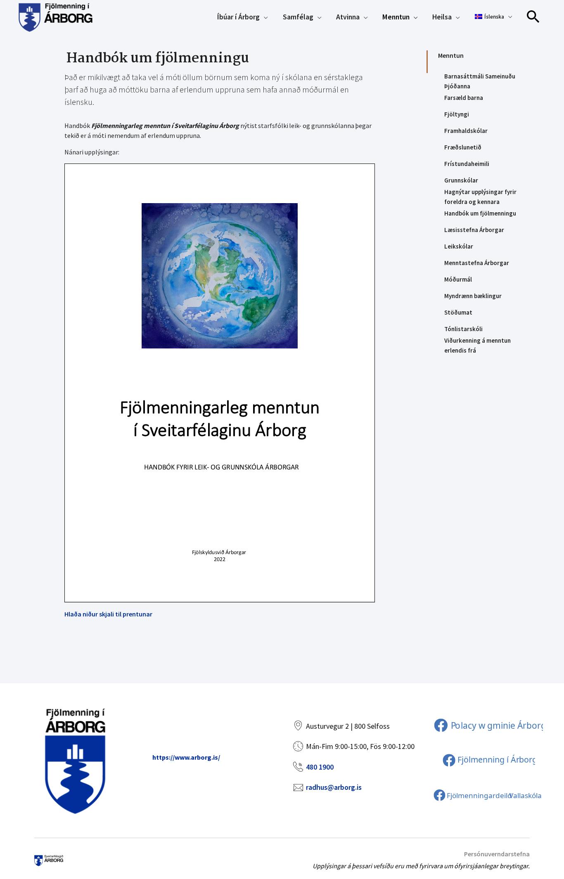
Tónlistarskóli (463, 329)
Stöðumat (458, 312)
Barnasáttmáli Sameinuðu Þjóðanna (479, 81)
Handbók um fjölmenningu (480, 213)
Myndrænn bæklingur (473, 296)
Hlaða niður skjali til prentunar (108, 614)
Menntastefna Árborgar (476, 263)
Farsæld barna (463, 98)
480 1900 (320, 767)
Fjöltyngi (456, 114)
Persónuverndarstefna (497, 854)
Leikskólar (458, 246)
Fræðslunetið (462, 147)
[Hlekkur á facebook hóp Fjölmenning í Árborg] (488, 760)
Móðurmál (458, 279)
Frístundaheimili (466, 164)
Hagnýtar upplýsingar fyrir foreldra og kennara (480, 197)
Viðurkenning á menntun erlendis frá (477, 345)
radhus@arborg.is (334, 787)
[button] (533, 17)
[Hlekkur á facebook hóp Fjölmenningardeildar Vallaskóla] (487, 795)
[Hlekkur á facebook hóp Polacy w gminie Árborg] (488, 724)
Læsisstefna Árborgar (474, 230)
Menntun (451, 55)
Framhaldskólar (466, 131)
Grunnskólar (461, 180)
